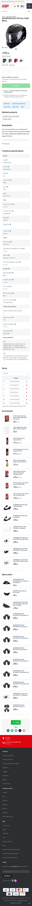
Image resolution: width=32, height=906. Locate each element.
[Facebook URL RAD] (12, 881)
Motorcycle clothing (8, 755)
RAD (4, 821)
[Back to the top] (29, 903)
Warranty (5, 812)
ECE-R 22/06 (6, 333)
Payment (5, 800)
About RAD (5, 833)
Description (7, 103)
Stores (4, 829)
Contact (5, 792)
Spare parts (15, 106)
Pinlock (5, 217)
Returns (5, 808)
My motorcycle (7, 783)
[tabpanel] (16, 36)
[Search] (29, 11)
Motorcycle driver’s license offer (11, 849)
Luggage (5, 771)
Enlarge (6, 47)
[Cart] (18, 6)
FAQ (4, 796)
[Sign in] (15, 6)
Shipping (5, 804)
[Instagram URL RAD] (15, 881)
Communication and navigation (11, 763)
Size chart (12, 65)
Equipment (5, 767)
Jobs (4, 837)
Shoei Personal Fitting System (11, 853)
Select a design (6, 56)
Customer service (7, 788)
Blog (4, 845)
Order (17, 722)
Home (3, 16)
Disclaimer (18, 902)
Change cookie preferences (10, 857)
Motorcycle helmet (11, 16)
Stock (22, 106)
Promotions (6, 775)
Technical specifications (18, 103)
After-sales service (8, 816)
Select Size (8, 65)
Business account (7, 841)
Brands (4, 779)
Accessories (7, 106)
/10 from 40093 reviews (9, 1)
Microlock (5, 258)
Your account (6, 825)
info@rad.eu (21, 900)
